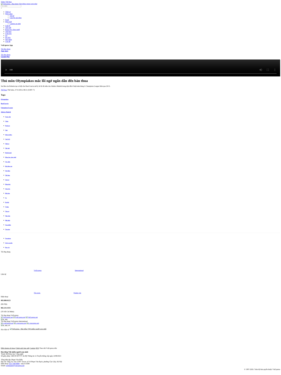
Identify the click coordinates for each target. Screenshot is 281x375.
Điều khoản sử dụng (8, 348)
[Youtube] (140, 348)
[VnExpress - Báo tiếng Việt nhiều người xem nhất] (19, 4)
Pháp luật (8, 22)
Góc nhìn (7, 161)
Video (3, 2)
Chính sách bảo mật (22, 348)
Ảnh (6, 130)
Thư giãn (7, 216)
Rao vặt (7, 247)
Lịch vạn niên (8, 243)
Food (7, 20)
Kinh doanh (8, 152)
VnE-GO (7, 139)
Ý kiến (7, 207)
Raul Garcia (5, 103)
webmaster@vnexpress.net (15, 366)
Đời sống (7, 193)
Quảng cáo (77, 293)
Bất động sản (8, 166)
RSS (37, 348)
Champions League (7, 108)
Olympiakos (4, 99)
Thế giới (8, 28)
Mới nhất (7, 220)
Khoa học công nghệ (12, 30)
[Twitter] (107, 348)
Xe (6, 36)
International (79, 270)
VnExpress (37, 270)
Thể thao (8, 2)
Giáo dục (8, 34)
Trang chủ (8, 116)
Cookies (32, 348)
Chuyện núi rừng (16, 18)
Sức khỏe (8, 39)
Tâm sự (7, 211)
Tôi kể (12, 16)
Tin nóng (7, 229)
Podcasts (7, 125)
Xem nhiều (8, 225)
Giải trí (7, 26)
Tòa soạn (37, 293)
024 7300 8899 (14, 364)
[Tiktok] (173, 348)
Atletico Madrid (6, 112)
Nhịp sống (9, 14)
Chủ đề (7, 41)
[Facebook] (73, 348)
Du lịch (7, 37)
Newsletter (8, 238)
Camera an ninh (15, 24)
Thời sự (8, 12)
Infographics (8, 134)
